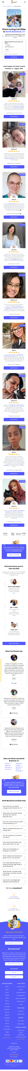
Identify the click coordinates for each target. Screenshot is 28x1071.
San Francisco (7, 1029)
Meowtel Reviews (21, 1001)
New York (7, 1012)
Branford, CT (7, 763)
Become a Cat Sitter (14, 943)
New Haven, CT (8, 769)
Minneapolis (7, 1009)
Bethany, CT (18, 769)
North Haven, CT (8, 767)
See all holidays (21, 1039)
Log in (14, 972)
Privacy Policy (16, 1065)
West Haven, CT (19, 767)
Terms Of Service (10, 1065)
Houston (7, 1003)
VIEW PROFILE (14, 116)
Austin (7, 989)
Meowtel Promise (17, 551)
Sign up (14, 976)
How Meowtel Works (20, 992)
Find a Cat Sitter (14, 643)
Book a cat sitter (14, 963)
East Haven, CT (19, 763)
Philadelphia (7, 1017)
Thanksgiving (21, 1034)
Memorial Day (21, 1030)
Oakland (7, 1015)
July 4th (21, 1032)
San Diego (7, 1026)
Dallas (7, 998)
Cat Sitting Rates (21, 995)
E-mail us (14, 1052)
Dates (7, 49)
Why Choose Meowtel (21, 998)
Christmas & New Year (21, 1037)
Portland (7, 1023)
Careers (21, 1004)
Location (8, 45)
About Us (21, 989)
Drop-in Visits (21, 1021)
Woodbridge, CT (19, 770)
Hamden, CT (18, 765)
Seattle (7, 1032)
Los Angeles (7, 1006)
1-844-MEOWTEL (14, 897)
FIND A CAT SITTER (14, 555)
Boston (7, 992)
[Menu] (3, 2)
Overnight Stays (21, 1023)
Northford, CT (8, 765)
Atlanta (7, 986)
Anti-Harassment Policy (15, 1066)
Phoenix (7, 1020)
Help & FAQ (20, 1011)
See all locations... (7, 1037)
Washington (7, 1034)
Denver (7, 1000)
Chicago (7, 995)
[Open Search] (25, 2)
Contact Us (14, 909)
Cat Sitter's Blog (21, 1014)
